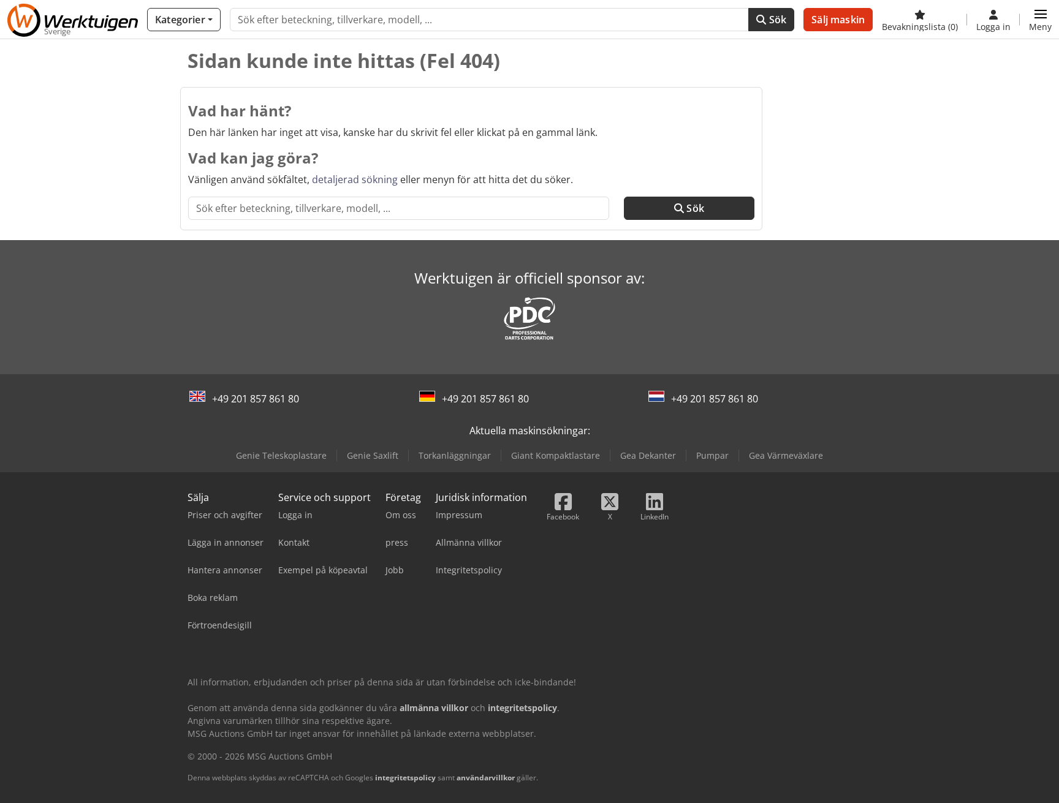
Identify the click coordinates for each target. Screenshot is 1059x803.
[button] (1040, 19)
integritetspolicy (405, 777)
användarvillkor (486, 777)
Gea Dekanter (648, 455)
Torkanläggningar (455, 455)
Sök (777, 19)
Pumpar (712, 455)
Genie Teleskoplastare (281, 455)
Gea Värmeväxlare (786, 455)
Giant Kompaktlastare (555, 455)
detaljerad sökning (355, 179)
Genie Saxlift (372, 455)
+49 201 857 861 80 (255, 398)
